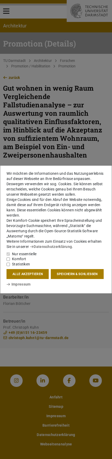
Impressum (20, 284)
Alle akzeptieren (28, 274)
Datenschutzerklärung (53, 247)
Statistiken (21, 264)
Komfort (19, 259)
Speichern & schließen (77, 274)
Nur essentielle (24, 254)
